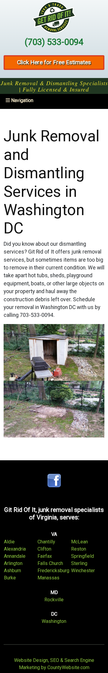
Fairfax (45, 556)
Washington (54, 621)
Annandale (15, 556)
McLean (79, 542)
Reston (78, 549)
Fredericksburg (53, 570)
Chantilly (46, 542)
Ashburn (12, 570)
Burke (10, 578)
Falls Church (50, 563)
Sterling (79, 563)
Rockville (54, 599)
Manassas (48, 578)
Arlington (13, 563)
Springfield (82, 556)
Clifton (44, 549)
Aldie (9, 542)
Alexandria (15, 549)
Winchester (83, 570)
